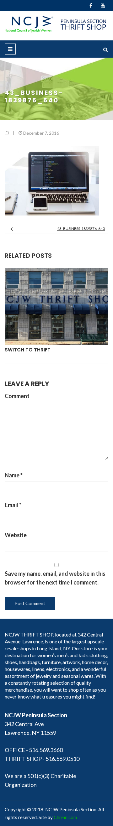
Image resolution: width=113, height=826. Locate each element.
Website (16, 535)
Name (14, 475)
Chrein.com (65, 817)
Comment (17, 395)
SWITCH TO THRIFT (28, 349)
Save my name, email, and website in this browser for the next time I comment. (55, 578)
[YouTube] (102, 5)
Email (13, 504)
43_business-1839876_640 (81, 228)
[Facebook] (90, 5)
